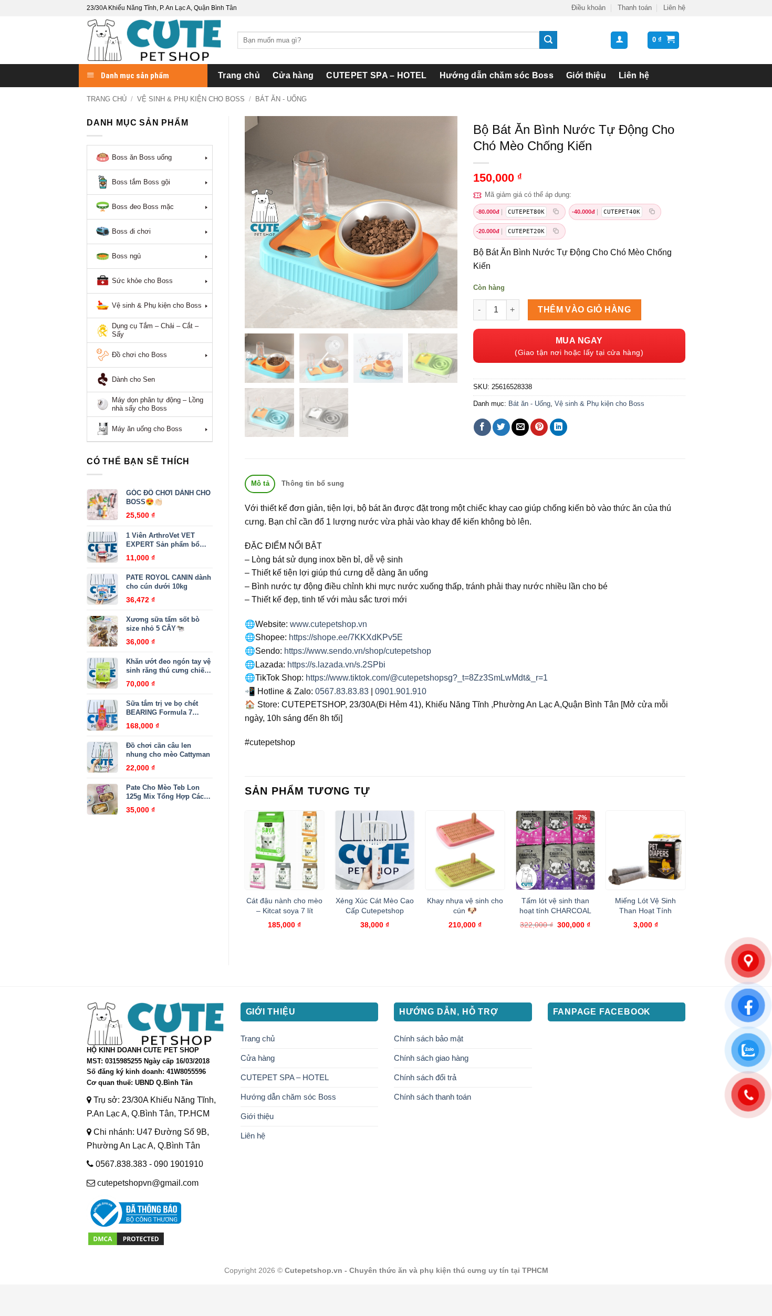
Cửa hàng (293, 75)
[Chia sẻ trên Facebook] (482, 427)
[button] (619, 40)
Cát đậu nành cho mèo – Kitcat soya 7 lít (284, 905)
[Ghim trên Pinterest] (539, 427)
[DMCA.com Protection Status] (126, 1238)
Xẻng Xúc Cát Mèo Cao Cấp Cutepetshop (375, 905)
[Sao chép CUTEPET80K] (556, 212)
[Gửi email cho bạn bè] (520, 427)
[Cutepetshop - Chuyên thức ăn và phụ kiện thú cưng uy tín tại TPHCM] (154, 40)
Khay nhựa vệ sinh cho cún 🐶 (465, 905)
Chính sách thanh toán (432, 1096)
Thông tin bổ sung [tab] (312, 483)
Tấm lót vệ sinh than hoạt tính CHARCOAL (555, 905)
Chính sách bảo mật (428, 1038)
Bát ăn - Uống (281, 99)
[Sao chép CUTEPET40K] (651, 212)
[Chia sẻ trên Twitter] (501, 427)
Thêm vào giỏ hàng (584, 309)
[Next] (685, 878)
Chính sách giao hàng (431, 1057)
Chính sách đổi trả (425, 1077)
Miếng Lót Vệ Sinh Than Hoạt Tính (645, 905)
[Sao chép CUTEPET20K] (556, 231)
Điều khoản (588, 8)
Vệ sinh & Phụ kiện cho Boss (191, 99)
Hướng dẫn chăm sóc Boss (497, 75)
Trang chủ (239, 75)
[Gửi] (548, 40)
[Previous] (245, 878)
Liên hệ (674, 8)
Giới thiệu (586, 75)
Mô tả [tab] (260, 483)
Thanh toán (635, 8)
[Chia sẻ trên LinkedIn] (558, 427)
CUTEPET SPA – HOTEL (376, 75)
